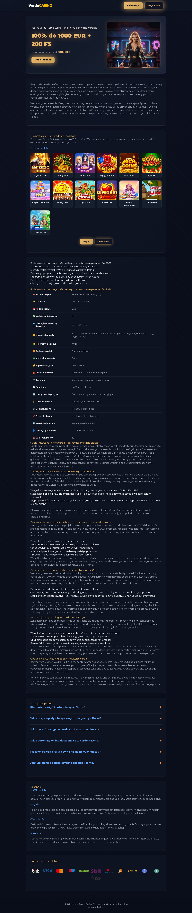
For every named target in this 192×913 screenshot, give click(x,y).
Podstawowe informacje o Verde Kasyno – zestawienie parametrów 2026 (70, 263)
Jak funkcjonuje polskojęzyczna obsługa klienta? (62, 762)
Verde (40, 6)
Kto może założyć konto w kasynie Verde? (57, 707)
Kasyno (86, 241)
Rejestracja (133, 5)
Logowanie (154, 5)
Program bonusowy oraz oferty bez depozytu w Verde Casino (64, 276)
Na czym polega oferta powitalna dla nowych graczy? (65, 751)
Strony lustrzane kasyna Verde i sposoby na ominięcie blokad (64, 266)
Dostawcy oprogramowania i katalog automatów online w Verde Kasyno (70, 273)
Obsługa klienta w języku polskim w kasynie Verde (58, 283)
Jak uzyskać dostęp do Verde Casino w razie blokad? (64, 729)
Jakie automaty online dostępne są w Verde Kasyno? (64, 740)
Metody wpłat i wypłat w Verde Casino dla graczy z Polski (62, 270)
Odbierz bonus (43, 59)
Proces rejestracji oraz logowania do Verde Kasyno (58, 280)
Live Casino (103, 241)
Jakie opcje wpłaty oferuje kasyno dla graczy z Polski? (65, 718)
